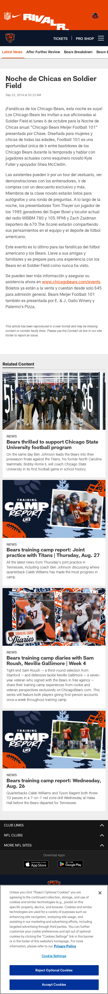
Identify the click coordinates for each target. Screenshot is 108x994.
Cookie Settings (54, 956)
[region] (54, 939)
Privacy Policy (65, 946)
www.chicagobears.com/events (71, 281)
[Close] (99, 892)
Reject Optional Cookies (54, 970)
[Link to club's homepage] (10, 36)
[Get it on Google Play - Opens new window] (70, 867)
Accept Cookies (54, 984)
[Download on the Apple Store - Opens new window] (36, 865)
